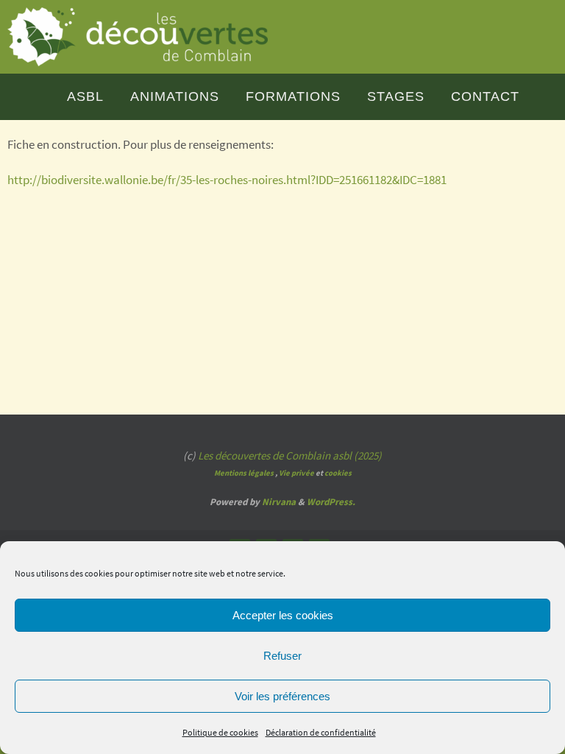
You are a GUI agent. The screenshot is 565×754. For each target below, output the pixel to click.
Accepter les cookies (282, 615)
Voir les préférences (282, 696)
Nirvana (279, 502)
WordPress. (331, 502)
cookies (338, 473)
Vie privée (296, 473)
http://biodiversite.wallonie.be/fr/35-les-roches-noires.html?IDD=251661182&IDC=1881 (227, 180)
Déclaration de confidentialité (321, 732)
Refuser (282, 655)
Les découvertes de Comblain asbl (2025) (290, 455)
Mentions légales (244, 473)
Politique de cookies (220, 732)
